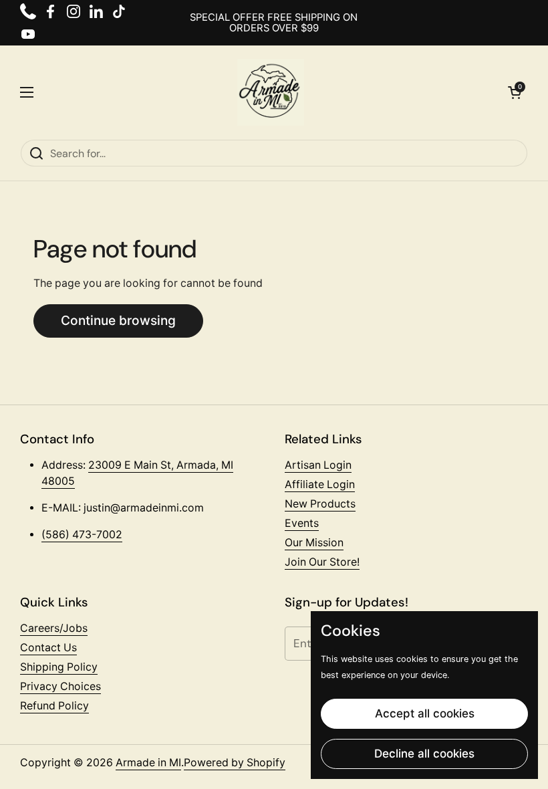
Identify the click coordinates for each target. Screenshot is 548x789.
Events (302, 523)
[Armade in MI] (270, 92)
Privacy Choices (60, 686)
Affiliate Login (320, 484)
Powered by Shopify (234, 762)
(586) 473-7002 (81, 534)
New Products (320, 503)
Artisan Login (318, 465)
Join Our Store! (322, 562)
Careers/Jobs (54, 628)
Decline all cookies (424, 753)
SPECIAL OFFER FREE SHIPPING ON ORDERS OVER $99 (274, 23)
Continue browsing (118, 320)
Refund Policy (54, 705)
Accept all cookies (424, 713)
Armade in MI (148, 762)
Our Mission (314, 542)
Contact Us (48, 647)
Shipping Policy (59, 667)
